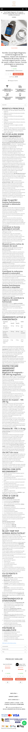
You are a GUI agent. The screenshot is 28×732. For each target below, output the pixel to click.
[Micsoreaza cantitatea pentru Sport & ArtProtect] (5, 676)
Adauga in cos (18, 74)
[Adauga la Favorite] (7, 682)
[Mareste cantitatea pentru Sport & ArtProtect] (10, 676)
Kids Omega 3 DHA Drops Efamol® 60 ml (20, 664)
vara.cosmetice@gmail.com (15, 707)
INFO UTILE (13, 693)
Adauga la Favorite (13, 80)
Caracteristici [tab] (5, 646)
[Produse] (2, 9)
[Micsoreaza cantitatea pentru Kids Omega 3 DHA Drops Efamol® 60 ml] (18, 676)
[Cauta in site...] (26, 9)
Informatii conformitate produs (9, 643)
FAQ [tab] (3, 651)
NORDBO (14, 17)
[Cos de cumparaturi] (22, 9)
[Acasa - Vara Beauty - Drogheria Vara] (14, 3)
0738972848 (20, 704)
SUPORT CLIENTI (13, 696)
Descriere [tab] (4, 104)
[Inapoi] (1, 13)
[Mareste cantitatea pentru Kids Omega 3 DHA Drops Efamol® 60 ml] (23, 676)
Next (25, 34)
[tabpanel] (14, 33)
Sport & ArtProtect (7, 664)
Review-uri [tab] (5, 649)
